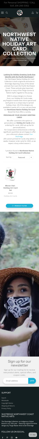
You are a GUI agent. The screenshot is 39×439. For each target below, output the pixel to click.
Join (32, 381)
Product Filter (21, 206)
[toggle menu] (2, 12)
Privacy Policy (6, 408)
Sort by (8, 157)
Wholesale (5, 400)
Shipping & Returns (8, 406)
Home (5, 58)
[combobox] (23, 157)
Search (4, 398)
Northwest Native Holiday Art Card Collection (22, 58)
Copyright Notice (7, 403)
